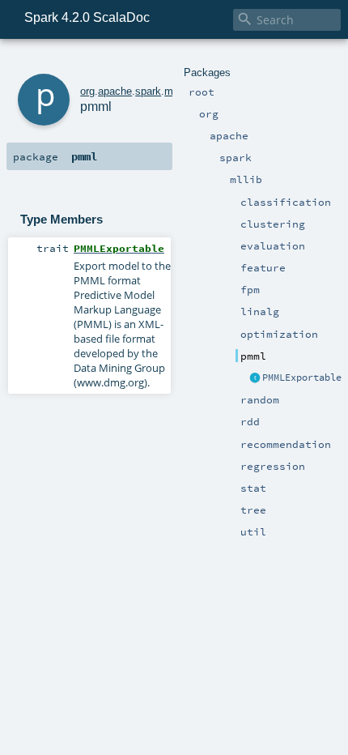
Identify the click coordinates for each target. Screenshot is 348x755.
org (87, 91)
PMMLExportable (302, 377)
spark (148, 91)
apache (115, 91)
